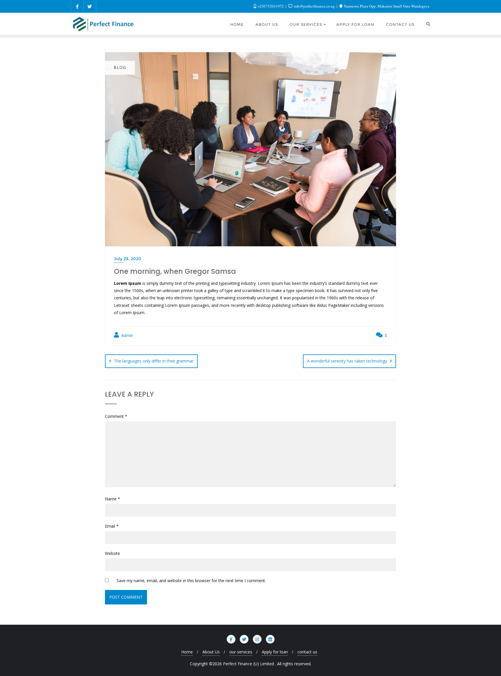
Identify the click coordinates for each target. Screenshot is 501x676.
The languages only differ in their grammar (154, 361)
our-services (240, 652)
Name (112, 499)
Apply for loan (275, 652)
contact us (307, 652)
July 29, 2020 (127, 258)
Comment (116, 416)
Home (187, 652)
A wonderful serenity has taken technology (347, 361)
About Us (211, 652)
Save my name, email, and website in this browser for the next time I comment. (191, 580)
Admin (126, 335)
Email (112, 526)
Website (112, 553)
